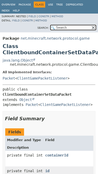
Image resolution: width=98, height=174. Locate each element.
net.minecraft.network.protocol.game (55, 38)
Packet (9, 78)
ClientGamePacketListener (42, 78)
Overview (8, 4)
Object (25, 100)
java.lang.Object (18, 60)
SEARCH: (43, 27)
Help (16, 10)
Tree (59, 4)
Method (57, 16)
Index (6, 10)
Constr (43, 16)
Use (50, 4)
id (47, 171)
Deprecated (74, 4)
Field (32, 16)
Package (25, 4)
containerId (56, 155)
